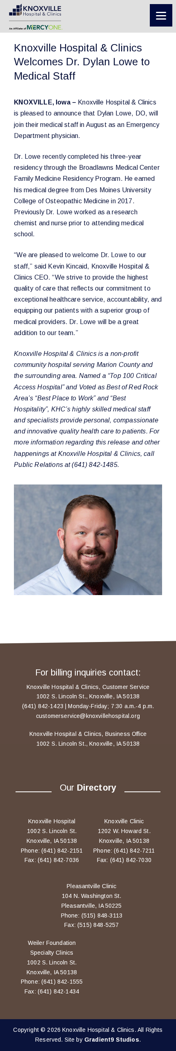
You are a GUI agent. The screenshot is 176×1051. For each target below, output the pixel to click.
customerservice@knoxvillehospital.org (88, 716)
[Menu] (161, 15)
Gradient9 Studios (111, 1039)
